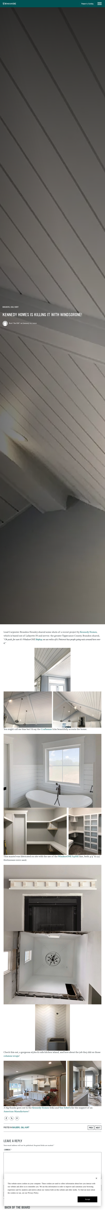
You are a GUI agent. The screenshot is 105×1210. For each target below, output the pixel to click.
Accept (87, 1199)
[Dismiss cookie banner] (96, 1178)
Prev (91, 1127)
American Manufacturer (16, 1111)
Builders (6, 307)
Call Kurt (15, 307)
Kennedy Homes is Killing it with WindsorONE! (42, 315)
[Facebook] (6, 1118)
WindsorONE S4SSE (68, 856)
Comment (8, 1150)
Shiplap (39, 639)
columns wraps (11, 1056)
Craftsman (46, 729)
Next (98, 1127)
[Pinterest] (17, 1118)
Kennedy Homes (88, 632)
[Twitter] (12, 1118)
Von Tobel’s (65, 1107)
